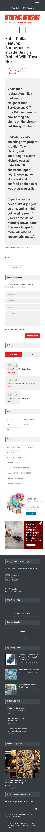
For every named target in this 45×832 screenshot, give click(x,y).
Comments (31, 354)
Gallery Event (23, 662)
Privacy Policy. (16, 816)
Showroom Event (24, 690)
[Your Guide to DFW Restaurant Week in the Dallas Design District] (24, 764)
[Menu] (22, 30)
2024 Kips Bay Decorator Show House (21, 384)
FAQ (9, 827)
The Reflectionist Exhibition (29, 670)
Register (22, 638)
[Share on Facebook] (29, 258)
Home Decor (26, 473)
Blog (18, 825)
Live (8, 424)
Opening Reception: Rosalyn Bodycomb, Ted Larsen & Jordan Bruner (29, 657)
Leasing (33, 825)
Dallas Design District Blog (18, 468)
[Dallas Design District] (22, 21)
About (16, 823)
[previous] (2, 8)
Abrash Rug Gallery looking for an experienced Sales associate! (17, 731)
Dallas (31, 448)
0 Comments (12, 73)
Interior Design (13, 463)
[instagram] (14, 2)
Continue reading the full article (16, 247)
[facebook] (6, 2)
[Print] (37, 258)
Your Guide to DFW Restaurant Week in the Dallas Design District (16, 783)
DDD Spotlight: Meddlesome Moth (20, 398)
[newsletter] (18, 2)
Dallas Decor (12, 473)
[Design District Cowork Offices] (22, 535)
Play (26, 424)
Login (22, 631)
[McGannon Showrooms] (22, 503)
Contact (25, 825)
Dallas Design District (17, 71)
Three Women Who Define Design (20, 369)
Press (11, 69)
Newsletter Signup (22, 614)
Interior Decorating (15, 478)
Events (10, 401)
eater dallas (16, 268)
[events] (2, 2)
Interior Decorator (14, 483)
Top (35, 809)
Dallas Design (12, 453)
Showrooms (11, 372)
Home (10, 823)
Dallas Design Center (15, 458)
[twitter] (10, 2)
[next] (8, 8)
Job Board (11, 825)
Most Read (14, 354)
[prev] (14, 656)
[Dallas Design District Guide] (19, 801)
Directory (24, 823)
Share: (8, 258)
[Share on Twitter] (33, 258)
